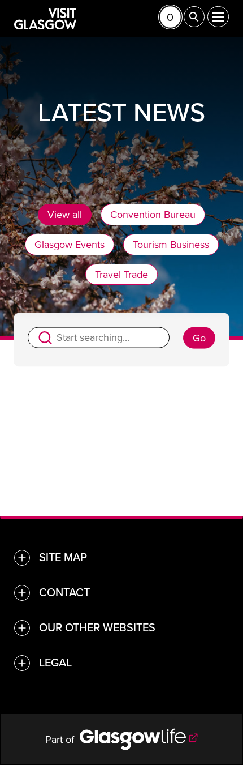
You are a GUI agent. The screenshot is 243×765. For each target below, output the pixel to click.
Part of (62, 739)
